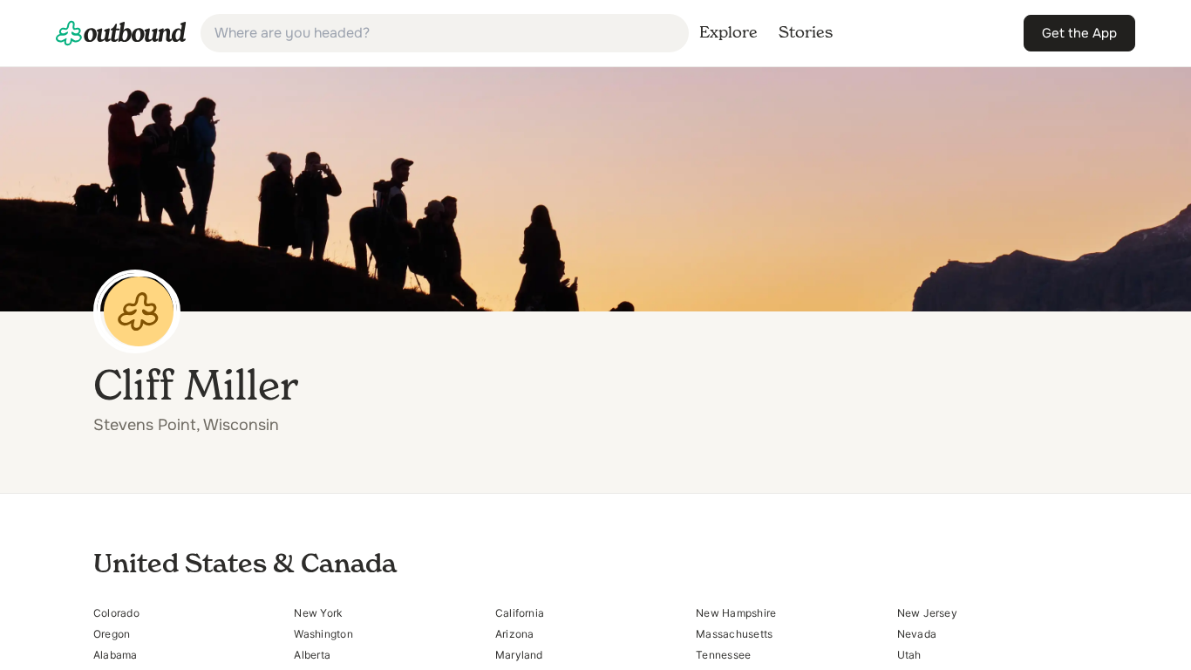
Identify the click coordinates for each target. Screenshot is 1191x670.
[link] (121, 33)
